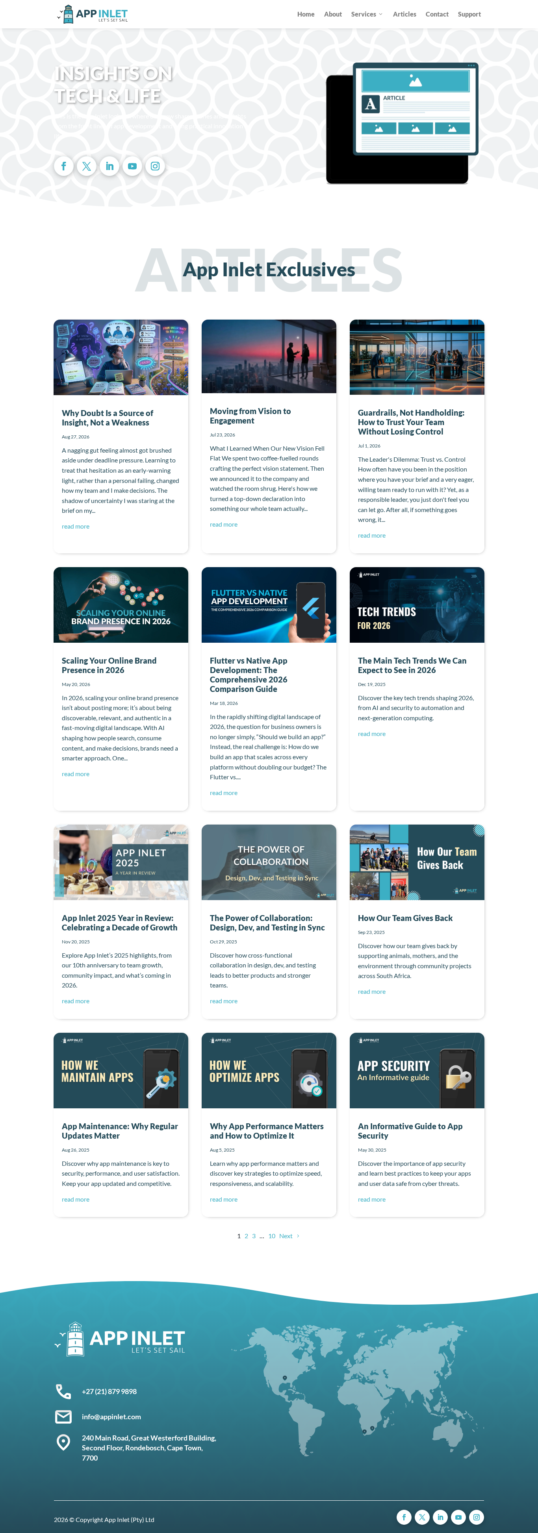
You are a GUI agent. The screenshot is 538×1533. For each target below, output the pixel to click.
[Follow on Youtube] (132, 166)
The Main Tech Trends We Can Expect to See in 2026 (412, 665)
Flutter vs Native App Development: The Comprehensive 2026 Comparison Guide (249, 674)
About (333, 14)
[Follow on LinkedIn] (109, 166)
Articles (404, 14)
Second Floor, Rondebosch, (124, 1447)
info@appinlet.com (111, 1416)
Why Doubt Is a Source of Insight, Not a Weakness (107, 417)
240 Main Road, (106, 1437)
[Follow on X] (86, 166)
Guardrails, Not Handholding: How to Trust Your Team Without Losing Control (411, 422)
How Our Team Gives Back (405, 918)
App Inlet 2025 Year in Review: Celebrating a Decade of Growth (120, 922)
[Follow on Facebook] (64, 166)
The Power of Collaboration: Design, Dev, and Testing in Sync (267, 922)
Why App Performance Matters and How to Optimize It (267, 1130)
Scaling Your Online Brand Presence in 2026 (109, 665)
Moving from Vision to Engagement (250, 415)
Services (363, 14)
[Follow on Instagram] (155, 166)
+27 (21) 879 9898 (109, 1391)
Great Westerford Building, (174, 1437)
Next (286, 1235)
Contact (437, 14)
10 (271, 1235)
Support (469, 14)
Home (306, 14)
